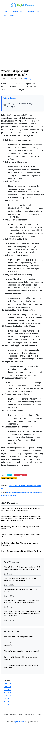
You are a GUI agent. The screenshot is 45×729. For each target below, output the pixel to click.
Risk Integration (20, 475)
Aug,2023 (7, 701)
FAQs (5, 16)
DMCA (21, 715)
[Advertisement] (22, 44)
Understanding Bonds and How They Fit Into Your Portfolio (20, 590)
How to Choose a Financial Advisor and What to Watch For (21, 551)
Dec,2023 (7, 689)
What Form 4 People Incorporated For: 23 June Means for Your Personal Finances (20, 579)
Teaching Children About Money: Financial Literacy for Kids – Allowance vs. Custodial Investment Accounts (22, 536)
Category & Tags (16, 11)
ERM (9, 475)
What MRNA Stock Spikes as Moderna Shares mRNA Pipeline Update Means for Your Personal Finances (22, 568)
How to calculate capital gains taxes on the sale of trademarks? (21, 666)
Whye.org (27, 78)
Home (5, 11)
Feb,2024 (7, 684)
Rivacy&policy (30, 715)
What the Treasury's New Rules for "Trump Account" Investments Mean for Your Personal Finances (21, 601)
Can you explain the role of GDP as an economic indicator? (20, 658)
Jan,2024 (7, 687)
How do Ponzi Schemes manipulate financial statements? (19, 644)
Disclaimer (13, 715)
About (12, 16)
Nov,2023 (7, 692)
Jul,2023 (7, 704)
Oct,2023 (7, 695)
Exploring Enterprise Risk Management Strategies (22, 105)
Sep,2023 (7, 698)
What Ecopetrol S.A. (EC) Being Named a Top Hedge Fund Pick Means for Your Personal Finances (21, 509)
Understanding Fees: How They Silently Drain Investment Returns (20, 528)
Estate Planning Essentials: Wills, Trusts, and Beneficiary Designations (20, 544)
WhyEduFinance (18, 722)
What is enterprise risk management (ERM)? (19, 637)
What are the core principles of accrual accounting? (21, 651)
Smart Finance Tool (32, 11)
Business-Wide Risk (9, 478)
